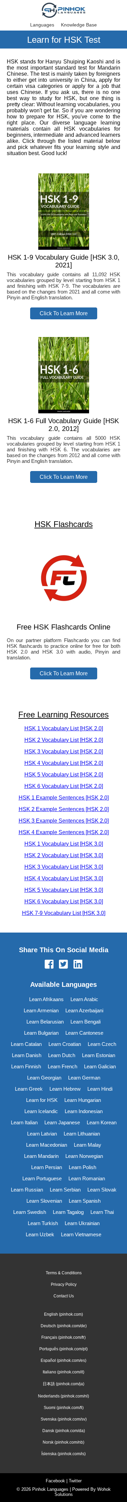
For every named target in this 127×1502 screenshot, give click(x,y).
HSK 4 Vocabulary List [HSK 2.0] (63, 763)
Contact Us (64, 1296)
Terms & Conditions (64, 1273)
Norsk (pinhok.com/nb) (63, 1442)
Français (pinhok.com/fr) (63, 1337)
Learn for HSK (42, 1100)
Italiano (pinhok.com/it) (63, 1372)
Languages (42, 24)
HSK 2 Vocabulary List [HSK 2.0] (63, 740)
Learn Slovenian (44, 1201)
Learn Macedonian (46, 1145)
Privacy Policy (64, 1284)
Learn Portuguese (42, 1178)
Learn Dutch (61, 1055)
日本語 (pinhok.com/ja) (63, 1384)
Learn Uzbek (40, 1234)
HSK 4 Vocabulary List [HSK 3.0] (63, 878)
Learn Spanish (85, 1201)
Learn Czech (102, 1044)
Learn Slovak (102, 1190)
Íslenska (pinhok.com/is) (63, 1453)
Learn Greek (29, 1089)
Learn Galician (100, 1066)
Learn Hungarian (82, 1100)
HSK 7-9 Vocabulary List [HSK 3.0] (63, 913)
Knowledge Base (79, 24)
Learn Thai (102, 1212)
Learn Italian (24, 1122)
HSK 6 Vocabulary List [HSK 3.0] (63, 901)
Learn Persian (46, 1167)
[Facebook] (49, 965)
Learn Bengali (85, 1022)
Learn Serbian (65, 1190)
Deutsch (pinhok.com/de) (64, 1325)
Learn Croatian (64, 1044)
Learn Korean (102, 1122)
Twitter (75, 1480)
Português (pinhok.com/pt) (63, 1349)
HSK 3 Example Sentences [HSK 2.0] (64, 821)
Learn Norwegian (84, 1156)
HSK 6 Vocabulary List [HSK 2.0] (63, 786)
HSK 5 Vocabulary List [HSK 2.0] (63, 774)
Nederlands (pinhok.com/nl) (63, 1396)
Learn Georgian (44, 1078)
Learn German (84, 1078)
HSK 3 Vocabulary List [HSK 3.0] (63, 867)
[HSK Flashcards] (63, 614)
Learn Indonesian (84, 1111)
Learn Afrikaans (46, 999)
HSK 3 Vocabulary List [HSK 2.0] (63, 751)
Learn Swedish (29, 1212)
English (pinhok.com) (63, 1314)
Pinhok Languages (50, 1489)
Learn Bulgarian (41, 1033)
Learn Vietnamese (81, 1234)
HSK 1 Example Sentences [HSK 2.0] (64, 798)
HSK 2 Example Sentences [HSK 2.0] (64, 809)
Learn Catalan (26, 1044)
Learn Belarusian (45, 1022)
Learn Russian (27, 1190)
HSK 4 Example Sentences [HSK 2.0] (64, 832)
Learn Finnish (26, 1066)
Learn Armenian (41, 1010)
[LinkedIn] (78, 965)
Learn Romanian (86, 1178)
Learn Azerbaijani (84, 1010)
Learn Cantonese (84, 1033)
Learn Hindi (99, 1089)
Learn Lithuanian (82, 1134)
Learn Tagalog (68, 1212)
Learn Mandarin (41, 1156)
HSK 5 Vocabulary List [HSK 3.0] (63, 890)
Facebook (55, 1480)
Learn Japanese (62, 1122)
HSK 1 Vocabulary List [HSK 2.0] (63, 728)
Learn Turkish (43, 1223)
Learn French (62, 1066)
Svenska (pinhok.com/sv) (64, 1419)
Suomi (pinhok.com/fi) (64, 1407)
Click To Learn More (64, 313)
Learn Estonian (98, 1055)
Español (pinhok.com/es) (63, 1360)
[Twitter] (63, 965)
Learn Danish (26, 1055)
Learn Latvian (42, 1134)
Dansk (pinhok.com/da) (63, 1430)
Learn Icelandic (41, 1111)
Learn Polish (82, 1167)
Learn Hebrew (65, 1089)
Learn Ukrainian (82, 1223)
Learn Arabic (84, 999)
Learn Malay (87, 1145)
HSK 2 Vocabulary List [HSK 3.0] (63, 855)
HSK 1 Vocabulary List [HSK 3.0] (63, 844)
